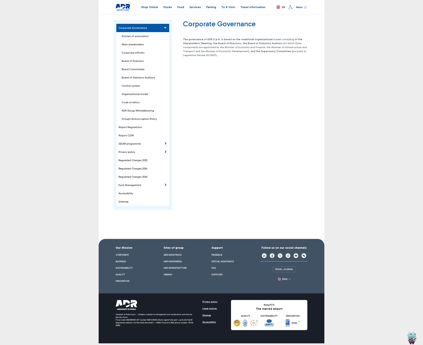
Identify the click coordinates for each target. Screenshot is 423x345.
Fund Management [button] (129, 185)
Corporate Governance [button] (132, 27)
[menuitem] (122, 255)
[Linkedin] (264, 255)
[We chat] (304, 255)
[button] (281, 7)
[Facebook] (272, 255)
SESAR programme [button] (129, 143)
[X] (280, 255)
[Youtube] (296, 255)
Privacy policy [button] (126, 152)
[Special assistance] (290, 7)
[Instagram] (288, 255)
